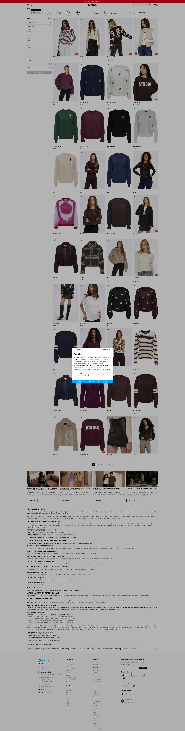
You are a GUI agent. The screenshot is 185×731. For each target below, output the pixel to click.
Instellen (78, 381)
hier (81, 373)
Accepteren (106, 381)
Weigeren (91, 381)
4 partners (98, 361)
